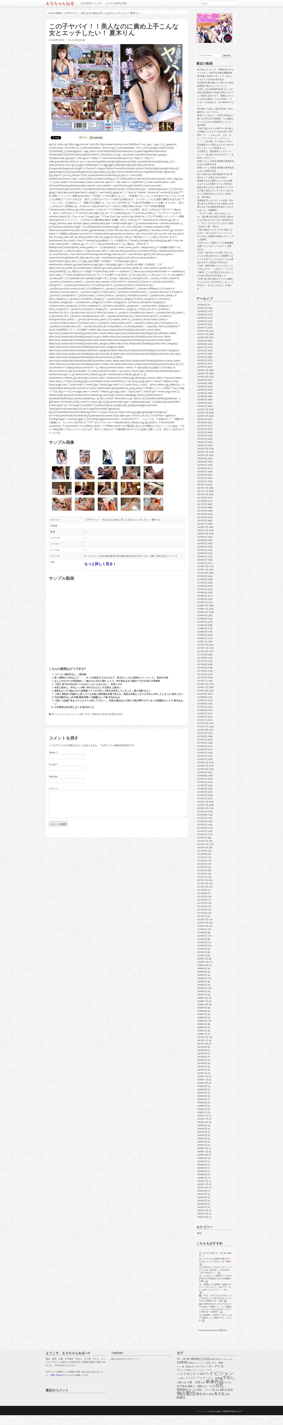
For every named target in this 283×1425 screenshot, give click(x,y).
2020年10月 (202, 533)
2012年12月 (202, 840)
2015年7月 (202, 739)
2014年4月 (202, 788)
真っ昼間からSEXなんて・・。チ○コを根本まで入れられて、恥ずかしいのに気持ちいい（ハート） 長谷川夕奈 (111, 677)
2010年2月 (202, 952)
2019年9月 (202, 576)
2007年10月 (202, 1043)
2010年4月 (202, 945)
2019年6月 (202, 585)
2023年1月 (202, 445)
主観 (179, 1382)
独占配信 (110, 555)
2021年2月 (202, 520)
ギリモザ (195, 1366)
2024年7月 (202, 386)
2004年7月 (202, 1161)
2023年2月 (202, 442)
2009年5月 (202, 981)
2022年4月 (202, 474)
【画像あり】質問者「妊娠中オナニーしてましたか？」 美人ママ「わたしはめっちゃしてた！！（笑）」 (215, 1287)
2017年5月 (202, 667)
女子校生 (182, 1386)
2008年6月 (202, 1017)
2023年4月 (202, 435)
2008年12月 (202, 997)
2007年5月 (202, 1059)
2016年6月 (202, 703)
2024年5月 (202, 393)
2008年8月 (202, 1010)
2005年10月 (202, 1122)
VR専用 (182, 1362)
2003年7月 (202, 1194)
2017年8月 (202, 657)
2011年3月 (202, 909)
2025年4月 (202, 357)
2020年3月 (202, 556)
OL (231, 1359)
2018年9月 (202, 615)
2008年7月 (202, 1014)
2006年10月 (202, 1082)
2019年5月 (202, 589)
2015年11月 (202, 726)
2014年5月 (202, 785)
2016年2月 (202, 716)
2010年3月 (202, 948)
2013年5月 (202, 824)
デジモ (219, 1366)
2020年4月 (202, 553)
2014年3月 (202, 791)
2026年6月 (202, 311)
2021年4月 (202, 513)
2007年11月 (202, 1040)
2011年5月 (202, 903)
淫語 (217, 1390)
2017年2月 (202, 677)
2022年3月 (202, 478)
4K (102, 555)
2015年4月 (202, 749)
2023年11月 (202, 412)
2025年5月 (202, 353)
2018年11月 (202, 608)
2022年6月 (202, 468)
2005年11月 (202, 1118)
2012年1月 (202, 876)
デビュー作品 (183, 1369)
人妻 (184, 1382)
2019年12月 (202, 566)
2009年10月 (202, 965)
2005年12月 (202, 1115)
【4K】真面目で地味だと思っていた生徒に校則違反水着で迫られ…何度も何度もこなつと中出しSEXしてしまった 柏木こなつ (118, 693)
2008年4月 (202, 1024)
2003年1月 (202, 1207)
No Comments (76, 40)
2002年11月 (202, 1213)
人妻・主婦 (193, 1382)
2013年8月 (202, 814)
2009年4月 (202, 984)
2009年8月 (202, 971)
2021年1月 (202, 523)
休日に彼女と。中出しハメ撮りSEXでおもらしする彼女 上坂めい (87, 687)
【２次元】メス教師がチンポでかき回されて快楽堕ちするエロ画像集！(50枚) (215, 1278)
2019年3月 (202, 595)
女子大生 (227, 1382)
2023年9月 (202, 419)
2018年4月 (202, 631)
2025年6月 (202, 350)
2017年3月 (202, 674)
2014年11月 (202, 765)
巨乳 (220, 1385)
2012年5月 (202, 863)
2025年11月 (202, 334)
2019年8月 (202, 579)
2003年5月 (202, 1200)
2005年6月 (202, 1131)
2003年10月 (202, 1187)
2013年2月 (202, 834)
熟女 (230, 1389)
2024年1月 (202, 406)
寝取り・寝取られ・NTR (201, 1386)
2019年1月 (202, 602)
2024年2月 (202, 402)
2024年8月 (202, 383)
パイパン (171, 555)
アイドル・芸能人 (204, 1363)
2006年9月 (202, 1086)
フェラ (201, 1378)
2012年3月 (202, 870)
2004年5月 (202, 1167)
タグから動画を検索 (116, 3)
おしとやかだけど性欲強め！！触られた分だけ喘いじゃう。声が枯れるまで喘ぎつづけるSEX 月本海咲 (107, 680)
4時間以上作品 (200, 1359)
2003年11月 (202, 1184)
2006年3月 (202, 1105)
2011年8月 (202, 893)
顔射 (227, 1394)
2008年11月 (202, 1001)
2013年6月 (202, 821)
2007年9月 (202, 1046)
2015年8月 (202, 736)
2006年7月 (202, 1092)
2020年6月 (202, 546)
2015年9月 (202, 733)
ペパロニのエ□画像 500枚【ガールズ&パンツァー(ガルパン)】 (215, 1260)
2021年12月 (202, 487)
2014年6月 (202, 782)
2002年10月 (202, 1216)
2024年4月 (202, 396)
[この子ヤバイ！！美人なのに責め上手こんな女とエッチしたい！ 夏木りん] (117, 88)
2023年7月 (202, 425)
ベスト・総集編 (214, 1378)
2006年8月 (202, 1089)
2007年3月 (202, 1066)
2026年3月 (202, 321)
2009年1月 (202, 994)
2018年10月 (202, 612)
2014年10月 (202, 769)
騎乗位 (181, 1397)
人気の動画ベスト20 (90, 3)
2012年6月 (202, 860)
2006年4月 (202, 1102)
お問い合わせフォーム (60, 1375)
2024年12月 (202, 370)
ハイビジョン (92, 555)
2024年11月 (202, 373)
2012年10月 (202, 847)
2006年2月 (202, 1109)
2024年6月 (202, 389)
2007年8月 (202, 1050)
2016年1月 (202, 719)
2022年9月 (202, 458)
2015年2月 (202, 755)
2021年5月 (202, 510)
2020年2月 (202, 559)
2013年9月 (202, 811)
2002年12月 (202, 1210)
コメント (53, 788)
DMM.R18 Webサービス (232, 1411)
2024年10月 (202, 376)
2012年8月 (202, 854)
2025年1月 (202, 366)
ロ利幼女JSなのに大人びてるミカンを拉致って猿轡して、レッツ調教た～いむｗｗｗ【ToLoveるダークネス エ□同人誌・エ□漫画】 (215, 1307)
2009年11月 (202, 961)
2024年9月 (202, 379)
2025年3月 (202, 360)
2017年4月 (202, 670)
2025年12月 (202, 330)
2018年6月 (202, 625)
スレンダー (207, 1366)
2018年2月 (202, 638)
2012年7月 (202, 857)
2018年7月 (202, 621)
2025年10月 (202, 337)
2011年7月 (202, 896)
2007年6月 (202, 1056)
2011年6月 (202, 899)
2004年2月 (202, 1177)
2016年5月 (202, 706)
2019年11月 (202, 569)
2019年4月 (202, 592)
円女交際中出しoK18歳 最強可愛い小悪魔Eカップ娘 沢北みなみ (87, 697)
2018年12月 (202, 605)
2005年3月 (202, 1138)
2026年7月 (202, 308)
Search (226, 55)
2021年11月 (202, 491)
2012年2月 (202, 873)
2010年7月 (202, 935)
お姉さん (192, 1362)
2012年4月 (202, 867)
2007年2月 (202, 1069)
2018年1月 (202, 641)
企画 (203, 1382)
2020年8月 (202, 540)
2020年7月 (202, 543)
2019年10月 (202, 572)
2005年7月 (202, 1128)
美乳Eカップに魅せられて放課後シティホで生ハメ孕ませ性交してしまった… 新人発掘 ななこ (102, 690)
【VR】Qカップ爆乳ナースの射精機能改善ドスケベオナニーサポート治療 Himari (215, 246)
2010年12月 (202, 919)
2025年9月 (202, 340)
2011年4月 (202, 906)
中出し (140, 555)
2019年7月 (202, 582)
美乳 (211, 1394)
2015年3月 (202, 752)
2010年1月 (202, 955)
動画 (58, 13)
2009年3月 (202, 988)
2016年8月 (202, 697)
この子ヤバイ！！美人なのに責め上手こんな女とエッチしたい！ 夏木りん (122, 519)
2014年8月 (202, 775)
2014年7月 (202, 778)
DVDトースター (223, 1359)
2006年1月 (202, 1112)
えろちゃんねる (60, 3)
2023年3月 (202, 438)
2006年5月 (202, 1099)
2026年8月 (202, 304)
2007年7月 (202, 1053)
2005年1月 (202, 1144)
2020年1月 (202, 563)
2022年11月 (202, 451)
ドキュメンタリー (198, 1370)
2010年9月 (202, 929)
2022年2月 (202, 481)
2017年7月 (202, 661)
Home (51, 13)
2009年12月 (202, 958)
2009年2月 (202, 991)
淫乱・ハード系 (206, 1389)
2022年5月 (202, 471)
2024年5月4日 (58, 39)
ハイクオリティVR (190, 1373)
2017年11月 (202, 648)
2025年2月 (202, 363)
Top (275, 1417)
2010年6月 (202, 939)
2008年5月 (202, 1020)
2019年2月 (202, 598)
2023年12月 (202, 409)
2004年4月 (202, 1171)
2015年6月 (202, 742)
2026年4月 (202, 317)
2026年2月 (202, 324)
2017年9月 (202, 654)
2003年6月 (202, 1197)
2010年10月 (202, 925)
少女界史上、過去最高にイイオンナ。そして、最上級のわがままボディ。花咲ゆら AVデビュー (215, 154)
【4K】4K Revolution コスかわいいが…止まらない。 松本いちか (88, 684)
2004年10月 (202, 1154)
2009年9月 (202, 968)
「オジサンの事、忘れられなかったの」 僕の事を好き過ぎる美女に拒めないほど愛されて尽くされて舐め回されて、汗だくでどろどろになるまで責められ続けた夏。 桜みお (215, 220)
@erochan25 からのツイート (125, 1358)
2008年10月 (202, 1004)
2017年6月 (202, 664)
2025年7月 (202, 347)
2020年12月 (202, 527)
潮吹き (223, 1389)
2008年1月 (202, 1033)
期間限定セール (186, 1389)
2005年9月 (202, 1125)
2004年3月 (202, 1174)
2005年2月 (202, 1141)
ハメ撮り (151, 555)
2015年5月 (202, 746)
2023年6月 (202, 428)
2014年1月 (202, 798)
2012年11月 (202, 844)
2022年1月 (202, 484)
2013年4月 (202, 827)
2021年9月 (202, 497)
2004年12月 (202, 1148)
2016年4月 (202, 710)
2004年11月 (202, 1151)
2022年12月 (202, 448)
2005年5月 (202, 1135)
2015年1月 (202, 759)
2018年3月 (202, 634)
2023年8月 (202, 422)
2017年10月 (202, 651)
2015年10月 (202, 729)
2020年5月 (202, 549)
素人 (205, 1394)
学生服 (120, 555)
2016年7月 (202, 700)
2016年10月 (202, 690)
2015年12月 (202, 723)
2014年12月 (202, 762)
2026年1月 (202, 327)
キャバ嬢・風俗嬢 (184, 1366)
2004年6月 (202, 1164)
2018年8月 (202, 618)
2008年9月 (202, 1007)
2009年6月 (202, 978)
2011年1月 (202, 916)
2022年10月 (202, 455)
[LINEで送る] (96, 137)
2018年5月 (202, 628)
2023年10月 (202, 415)
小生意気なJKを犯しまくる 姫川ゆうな (74, 706)
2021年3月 (202, 517)
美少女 (161, 555)
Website (53, 776)
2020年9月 (202, 536)
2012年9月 (202, 850)
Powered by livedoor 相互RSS (212, 1330)
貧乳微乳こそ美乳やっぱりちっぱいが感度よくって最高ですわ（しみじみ (215, 1318)
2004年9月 (202, 1158)
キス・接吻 (217, 1362)
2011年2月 (202, 912)
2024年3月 (202, 399)
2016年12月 (202, 684)
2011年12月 (202, 880)
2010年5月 (202, 942)
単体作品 (130, 555)
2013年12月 (202, 801)
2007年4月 (202, 1063)
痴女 (199, 1394)
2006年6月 (202, 1095)
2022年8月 (202, 461)
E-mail (52, 764)
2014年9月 (202, 772)
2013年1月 (202, 837)
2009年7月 (202, 974)
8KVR (212, 1359)
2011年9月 (202, 889)
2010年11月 (202, 922)
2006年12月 (202, 1076)
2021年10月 (202, 494)
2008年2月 (202, 1030)
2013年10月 (202, 808)
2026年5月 (202, 314)
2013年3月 (202, 831)
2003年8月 (202, 1190)
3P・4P (181, 1359)
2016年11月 (202, 687)
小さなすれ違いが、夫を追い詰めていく (215, 1254)
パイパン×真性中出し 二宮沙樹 (70, 674)
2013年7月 (202, 818)
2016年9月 (202, 693)
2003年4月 (202, 1203)
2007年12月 (202, 1037)
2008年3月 (202, 1027)
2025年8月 (202, 343)
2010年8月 (202, 932)
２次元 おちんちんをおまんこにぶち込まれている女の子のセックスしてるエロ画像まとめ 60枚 (215, 1298)
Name (52, 752)
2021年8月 (202, 500)
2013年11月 (202, 804)
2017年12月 (202, 644)
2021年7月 (202, 504)
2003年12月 (202, 1180)
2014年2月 (202, 795)
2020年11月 (202, 530)
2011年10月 (202, 886)
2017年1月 (202, 680)
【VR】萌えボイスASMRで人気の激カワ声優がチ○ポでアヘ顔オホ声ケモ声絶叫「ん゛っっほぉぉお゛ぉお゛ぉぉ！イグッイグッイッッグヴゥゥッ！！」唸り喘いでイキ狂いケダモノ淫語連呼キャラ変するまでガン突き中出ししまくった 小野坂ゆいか (215, 138)
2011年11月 (202, 883)
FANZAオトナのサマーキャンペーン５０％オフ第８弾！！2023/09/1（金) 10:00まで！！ (215, 1270)
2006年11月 (202, 1079)
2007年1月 (202, 1073)
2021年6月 (202, 507)
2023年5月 (202, 432)
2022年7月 (202, 464)
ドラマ (209, 1370)
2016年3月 (202, 713)
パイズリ (190, 1378)
